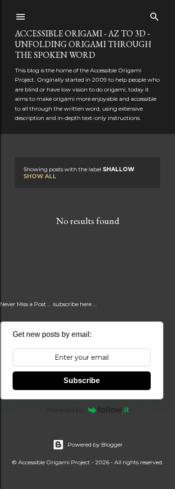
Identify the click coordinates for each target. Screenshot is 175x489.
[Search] (154, 15)
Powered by (65, 409)
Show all (39, 176)
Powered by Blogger (95, 444)
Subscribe (81, 380)
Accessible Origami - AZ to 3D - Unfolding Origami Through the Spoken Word (83, 44)
